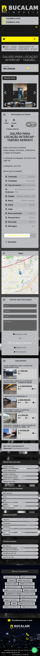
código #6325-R (28, 577)
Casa (5, 497)
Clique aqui (7, 448)
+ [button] (4, 258)
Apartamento (7, 493)
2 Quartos (6, 523)
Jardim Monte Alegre (10, 478)
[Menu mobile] (4, 39)
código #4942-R (11, 577)
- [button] (4, 261)
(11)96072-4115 (13, 22)
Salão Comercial (10, 49)
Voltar (35, 49)
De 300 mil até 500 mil (11, 550)
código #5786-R (26, 583)
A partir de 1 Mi (8, 557)
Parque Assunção (9, 481)
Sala (4, 500)
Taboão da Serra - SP (26, 47)
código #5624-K (24, 580)
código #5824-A (28, 607)
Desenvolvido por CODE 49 (20, 654)
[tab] (9, 78)
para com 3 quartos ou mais (20, 593)
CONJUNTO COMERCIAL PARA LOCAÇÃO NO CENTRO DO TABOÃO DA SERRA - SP (19, 426)
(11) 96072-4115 (13, 19)
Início (7, 47)
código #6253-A (12, 587)
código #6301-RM (26, 603)
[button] (5, 92)
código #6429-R (28, 600)
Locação (14, 47)
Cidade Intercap (8, 467)
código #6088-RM (11, 607)
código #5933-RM (29, 597)
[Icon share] (36, 27)
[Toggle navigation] (34, 39)
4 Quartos (6, 530)
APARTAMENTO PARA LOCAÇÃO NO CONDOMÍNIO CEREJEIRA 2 (16, 411)
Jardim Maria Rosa (9, 470)
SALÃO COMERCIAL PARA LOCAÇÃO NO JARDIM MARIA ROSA (17, 366)
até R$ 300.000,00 (11, 597)
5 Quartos (6, 534)
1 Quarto (6, 520)
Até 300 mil (7, 546)
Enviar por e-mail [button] (21, 334)
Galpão (5, 504)
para (11, 583)
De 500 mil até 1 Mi (9, 553)
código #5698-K (11, 600)
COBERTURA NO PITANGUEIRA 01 (15, 396)
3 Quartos (6, 527)
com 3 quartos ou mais (12, 590)
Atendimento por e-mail (21, 620)
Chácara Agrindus (9, 474)
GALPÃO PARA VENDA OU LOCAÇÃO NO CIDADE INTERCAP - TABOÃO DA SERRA (17, 382)
